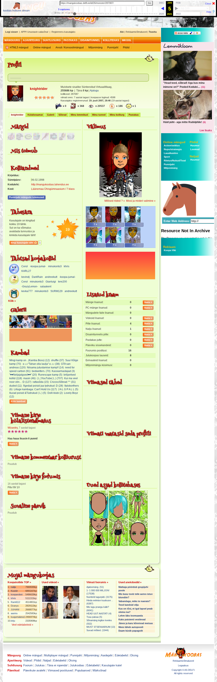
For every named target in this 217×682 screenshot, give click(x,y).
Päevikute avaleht (34, 670)
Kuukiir (14, 591)
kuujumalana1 (18, 617)
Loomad (195, 149)
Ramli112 (15, 602)
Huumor (194, 145)
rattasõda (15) (41, 381)
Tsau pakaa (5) (94, 617)
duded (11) (15, 385)
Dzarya (14, 605)
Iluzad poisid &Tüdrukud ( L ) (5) (27, 392)
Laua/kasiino (170, 153)
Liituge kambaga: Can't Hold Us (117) (35, 389)
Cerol (24, 266)
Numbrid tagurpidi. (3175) (99, 597)
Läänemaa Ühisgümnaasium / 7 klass (53, 188)
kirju (13, 620)
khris (66, 266)
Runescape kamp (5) (50, 374)
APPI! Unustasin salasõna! (34, 32)
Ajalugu (94, 90)
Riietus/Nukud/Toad (174, 160)
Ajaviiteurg (31, 40)
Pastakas (70, 40)
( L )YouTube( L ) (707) (50, 378)
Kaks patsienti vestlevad (132, 619)
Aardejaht (107, 655)
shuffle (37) (57, 360)
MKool (126, 40)
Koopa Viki (170, 250)
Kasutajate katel (112, 665)
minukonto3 (55, 266)
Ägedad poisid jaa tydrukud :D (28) (43, 385)
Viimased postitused (60, 670)
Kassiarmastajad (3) (63, 371)
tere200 (62, 281)
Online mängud (42, 47)
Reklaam (169, 247)
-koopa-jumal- (38, 266)
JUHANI (15, 609)
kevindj (25, 276)
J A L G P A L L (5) (68, 389)
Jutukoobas (77, 665)
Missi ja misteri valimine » (141, 200)
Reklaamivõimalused (136, 32)
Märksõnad (99, 670)
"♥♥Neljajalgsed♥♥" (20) (23, 374)
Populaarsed (82, 670)
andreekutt (51, 276)
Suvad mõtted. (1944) (97, 630)
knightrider (17, 114)
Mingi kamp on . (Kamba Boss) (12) (29, 360)
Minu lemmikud (79, 114)
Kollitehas (111, 40)
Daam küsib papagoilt (130, 630)
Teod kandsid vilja (128, 605)
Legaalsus (183, 665)
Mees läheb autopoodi (130, 627)
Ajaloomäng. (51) (95, 587)
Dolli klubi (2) (55, 392)
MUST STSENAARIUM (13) (100, 627)
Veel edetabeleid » (22, 624)
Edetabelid (183, 18)
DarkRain (37, 276)
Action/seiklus (171, 145)
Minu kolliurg (117, 114)
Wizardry (13, 427)
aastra (14, 613)
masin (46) (29, 378)
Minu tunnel (99, 114)
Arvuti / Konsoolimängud (70, 47)
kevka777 (27, 291)
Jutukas (40, 665)
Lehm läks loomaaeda (130, 615)
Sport (166, 156)
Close (208, 3)
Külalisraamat (35, 114)
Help (208, 12)
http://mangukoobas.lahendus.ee (50, 184)
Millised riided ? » (114, 200)
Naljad (194, 156)
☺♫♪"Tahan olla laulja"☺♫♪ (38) (41, 363)
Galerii (50, 114)
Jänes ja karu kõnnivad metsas (135, 623)
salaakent (45, 286)
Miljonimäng (95, 47)
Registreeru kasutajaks (63, 32)
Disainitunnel (90, 40)
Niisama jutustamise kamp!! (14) (45, 367)
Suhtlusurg (52, 40)
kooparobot (16, 594)
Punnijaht (112, 47)
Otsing (193, 18)
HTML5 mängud (19, 47)
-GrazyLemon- (29, 286)
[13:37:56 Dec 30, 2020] (162, 8)
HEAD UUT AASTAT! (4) (98, 613)
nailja (13, 587)
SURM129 (56, 291)
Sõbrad (62, 114)
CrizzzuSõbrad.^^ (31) (63, 381)
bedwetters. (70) (41, 371)
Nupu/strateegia (172, 149)
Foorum (28, 665)
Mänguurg (12, 40)
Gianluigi (51, 281)
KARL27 (26, 271)
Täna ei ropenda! (57, 665)
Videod (27, 660)
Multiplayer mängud (56, 655)
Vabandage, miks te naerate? (134, 601)
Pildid (126, 47)
